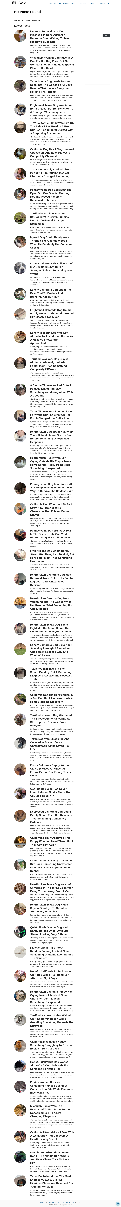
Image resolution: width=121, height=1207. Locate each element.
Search (106, 35)
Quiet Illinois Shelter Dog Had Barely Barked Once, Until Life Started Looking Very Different (49, 931)
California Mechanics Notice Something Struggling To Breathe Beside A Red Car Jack (51, 1045)
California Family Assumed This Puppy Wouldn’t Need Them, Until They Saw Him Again (51, 841)
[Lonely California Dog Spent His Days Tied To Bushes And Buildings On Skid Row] (20, 294)
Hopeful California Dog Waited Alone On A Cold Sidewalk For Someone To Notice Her (49, 1065)
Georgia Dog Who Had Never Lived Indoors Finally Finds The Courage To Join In (50, 792)
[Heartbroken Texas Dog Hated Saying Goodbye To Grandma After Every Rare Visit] (20, 909)
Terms (60, 1202)
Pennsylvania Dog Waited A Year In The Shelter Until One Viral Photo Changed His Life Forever (50, 534)
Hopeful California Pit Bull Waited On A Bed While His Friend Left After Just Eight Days (51, 975)
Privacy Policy (51, 1202)
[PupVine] (26, 3)
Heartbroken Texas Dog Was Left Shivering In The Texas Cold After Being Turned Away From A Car (51, 888)
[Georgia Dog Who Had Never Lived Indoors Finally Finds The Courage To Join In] (20, 793)
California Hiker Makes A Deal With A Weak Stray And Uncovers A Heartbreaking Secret (52, 1136)
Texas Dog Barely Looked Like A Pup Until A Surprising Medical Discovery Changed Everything (50, 173)
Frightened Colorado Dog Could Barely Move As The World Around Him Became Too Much (52, 313)
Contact (78, 1202)
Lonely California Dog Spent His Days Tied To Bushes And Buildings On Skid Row (50, 293)
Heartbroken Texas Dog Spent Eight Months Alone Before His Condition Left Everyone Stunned (51, 628)
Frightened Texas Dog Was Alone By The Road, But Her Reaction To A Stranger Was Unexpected (51, 109)
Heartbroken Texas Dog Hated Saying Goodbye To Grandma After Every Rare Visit (49, 908)
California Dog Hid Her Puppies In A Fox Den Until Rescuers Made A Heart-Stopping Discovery (51, 698)
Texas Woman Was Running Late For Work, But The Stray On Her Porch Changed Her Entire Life (51, 415)
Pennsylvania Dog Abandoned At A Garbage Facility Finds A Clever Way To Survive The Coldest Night (51, 487)
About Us (43, 1202)
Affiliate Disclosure (69, 1202)
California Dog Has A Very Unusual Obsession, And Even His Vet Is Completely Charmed (52, 153)
